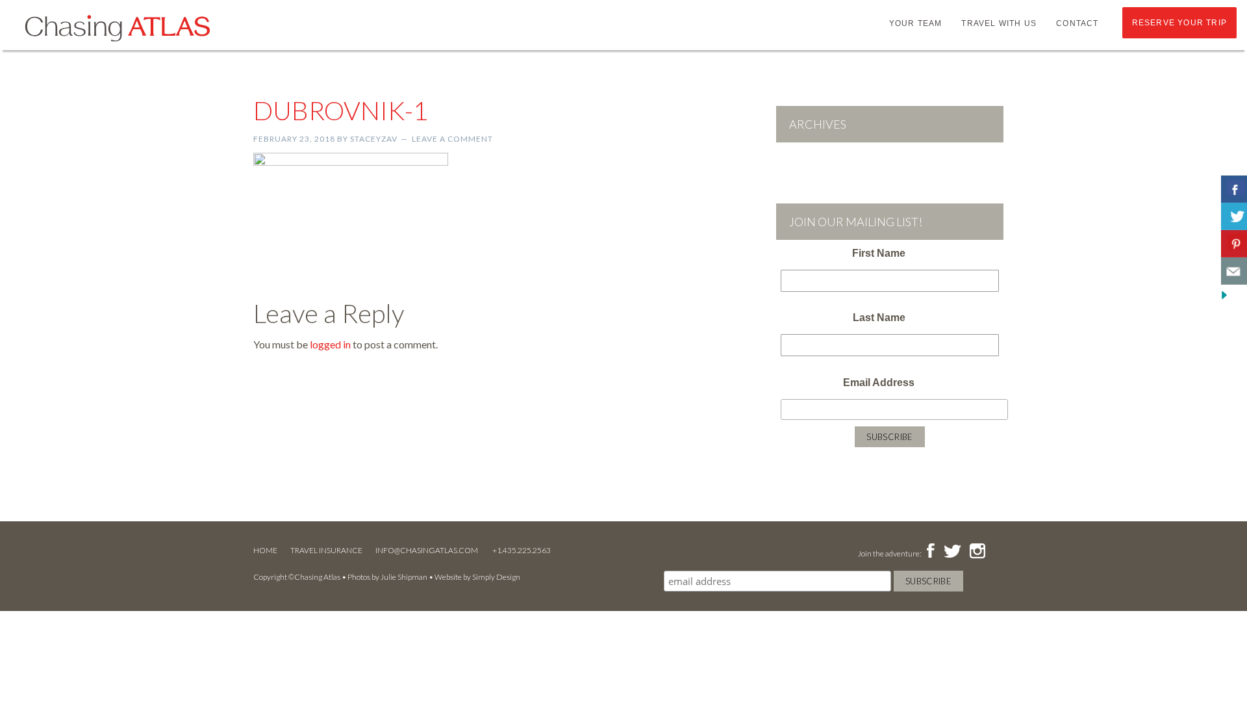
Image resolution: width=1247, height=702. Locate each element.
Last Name (879, 317)
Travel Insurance (326, 550)
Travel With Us (999, 23)
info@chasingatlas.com (427, 550)
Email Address (878, 382)
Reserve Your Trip (1179, 22)
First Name (878, 253)
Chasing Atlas (117, 27)
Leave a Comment (452, 139)
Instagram (977, 552)
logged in (330, 344)
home (265, 550)
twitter (951, 552)
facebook (930, 552)
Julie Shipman (404, 577)
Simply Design (496, 577)
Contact (1077, 23)
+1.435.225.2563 (521, 550)
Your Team (915, 23)
